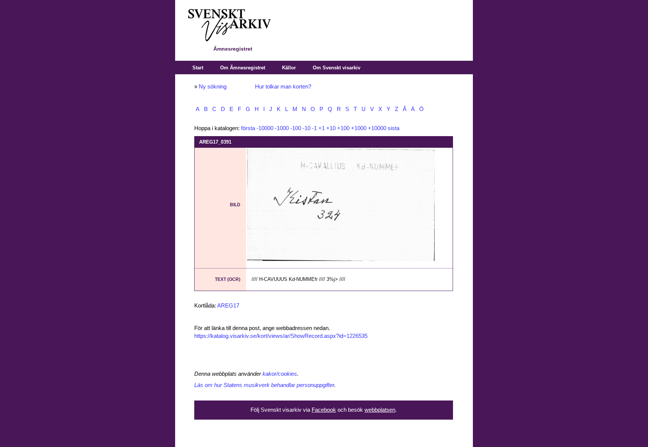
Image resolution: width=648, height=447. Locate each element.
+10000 (377, 128)
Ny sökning (212, 87)
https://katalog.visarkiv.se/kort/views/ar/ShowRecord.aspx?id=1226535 (281, 336)
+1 (321, 128)
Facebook (324, 410)
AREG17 (228, 306)
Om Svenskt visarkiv (336, 67)
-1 (314, 128)
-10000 (264, 128)
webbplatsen (379, 410)
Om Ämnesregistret (242, 67)
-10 (306, 128)
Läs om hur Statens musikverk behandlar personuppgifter (264, 385)
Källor (289, 67)
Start (197, 67)
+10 (331, 128)
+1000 (358, 128)
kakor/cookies (279, 374)
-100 (295, 128)
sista (393, 128)
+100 (343, 128)
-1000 (282, 128)
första (248, 128)
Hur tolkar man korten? (283, 87)
